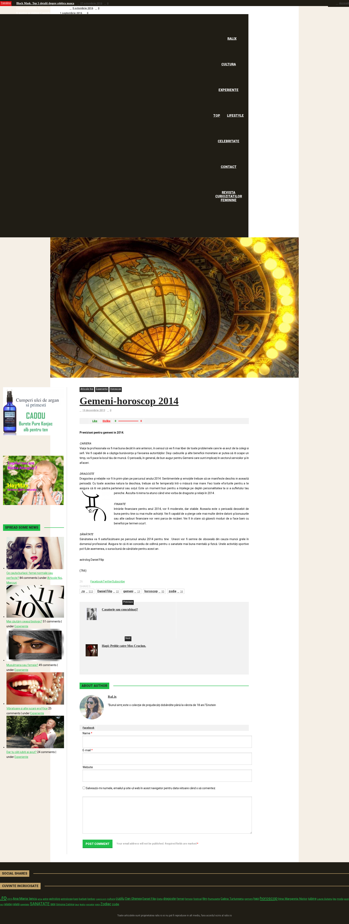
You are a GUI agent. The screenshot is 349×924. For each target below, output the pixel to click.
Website (88, 767)
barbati (83, 899)
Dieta (160, 898)
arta (40, 899)
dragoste (169, 899)
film (204, 899)
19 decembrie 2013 (93, 410)
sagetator (24, 904)
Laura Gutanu (324, 898)
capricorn (101, 899)
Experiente (102, 389)
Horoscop (115, 389)
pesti (346, 899)
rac (1, 904)
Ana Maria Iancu (25, 899)
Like (94, 421)
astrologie (67, 898)
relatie (8, 904)
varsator (90, 904)
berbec (91, 899)
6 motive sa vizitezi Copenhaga (35, 13)
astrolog (54, 898)
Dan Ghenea (133, 899)
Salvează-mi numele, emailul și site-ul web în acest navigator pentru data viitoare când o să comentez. (151, 788)
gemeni (131, 591)
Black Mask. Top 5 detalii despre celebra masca (45, 3)
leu (334, 898)
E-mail (88, 750)
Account (344, 3)
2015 (9, 899)
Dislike (106, 421)
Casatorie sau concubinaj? (120, 609)
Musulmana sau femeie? (22, 665)
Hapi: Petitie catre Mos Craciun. (124, 645)
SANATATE (40, 904)
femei (180, 899)
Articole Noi (86, 389)
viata (97, 904)
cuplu (120, 899)
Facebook (88, 727)
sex (53, 904)
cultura (111, 899)
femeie (189, 899)
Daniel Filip (108, 591)
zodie (176, 591)
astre (45, 898)
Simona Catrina (65, 904)
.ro (87, 591)
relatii (16, 904)
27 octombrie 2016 (91, 3)
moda (340, 899)
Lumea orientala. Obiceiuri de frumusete (41, 8)
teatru (82, 904)
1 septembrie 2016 (71, 13)
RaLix (112, 696)
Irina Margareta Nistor (292, 899)
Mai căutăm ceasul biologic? (24, 621)
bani (75, 898)
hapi (256, 899)
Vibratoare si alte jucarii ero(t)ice (27, 708)
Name (87, 733)
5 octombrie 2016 (83, 8)
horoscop (154, 591)
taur (77, 904)
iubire (312, 899)
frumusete (214, 898)
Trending (6, 3)
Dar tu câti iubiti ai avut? (21, 752)
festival (197, 898)
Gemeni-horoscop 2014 (129, 400)
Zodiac (105, 904)
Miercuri (11, 582)
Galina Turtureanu (232, 899)
